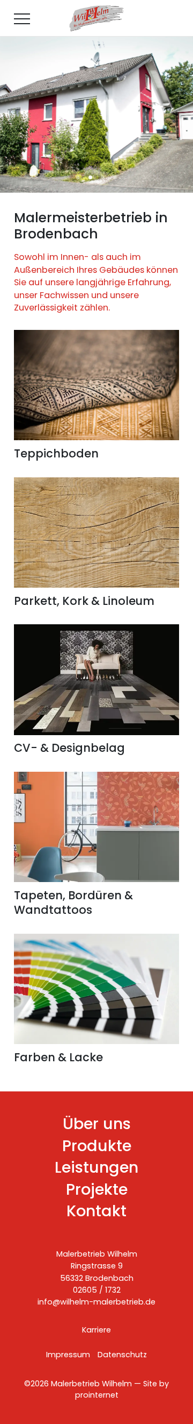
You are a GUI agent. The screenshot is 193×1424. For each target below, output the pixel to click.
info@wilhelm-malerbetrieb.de (96, 1301)
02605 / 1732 (97, 1290)
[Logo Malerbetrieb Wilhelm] (96, 18)
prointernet (96, 1395)
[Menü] (22, 18)
